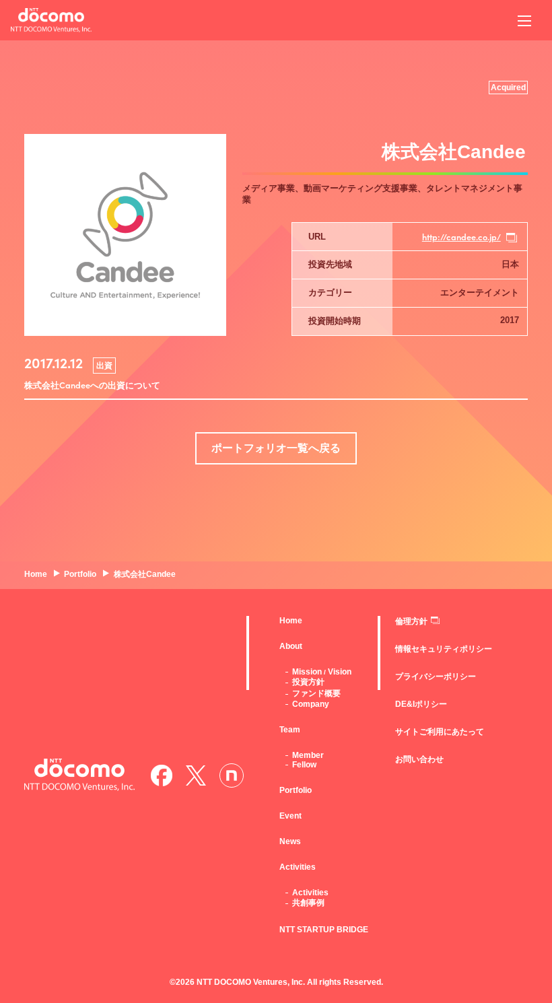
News (290, 841)
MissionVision (321, 672)
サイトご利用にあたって (439, 731)
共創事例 (308, 902)
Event (290, 816)
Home (290, 620)
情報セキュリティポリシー (443, 649)
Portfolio (295, 790)
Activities (310, 892)
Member (308, 755)
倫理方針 (411, 621)
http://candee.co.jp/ (461, 236)
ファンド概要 (316, 693)
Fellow (304, 764)
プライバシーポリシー (435, 676)
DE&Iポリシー (421, 704)
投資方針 (308, 682)
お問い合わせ (419, 759)
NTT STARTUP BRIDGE (323, 929)
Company (310, 704)
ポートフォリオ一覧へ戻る (276, 448)
